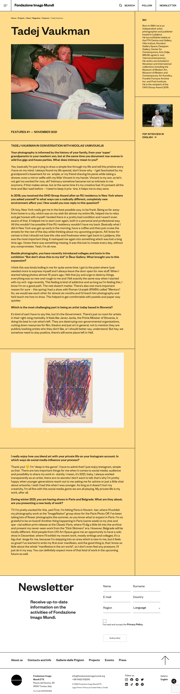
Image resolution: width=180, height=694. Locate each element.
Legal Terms (77, 688)
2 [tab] (23, 431)
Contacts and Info (39, 660)
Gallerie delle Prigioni (70, 660)
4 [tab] (35, 431)
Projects (21, 18)
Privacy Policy (135, 625)
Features (45, 18)
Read (28, 18)
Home (13, 18)
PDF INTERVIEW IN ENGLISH (153, 136)
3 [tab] (29, 431)
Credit (105, 688)
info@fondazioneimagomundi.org (88, 676)
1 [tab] (17, 431)
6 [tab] (48, 431)
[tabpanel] (67, 390)
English (164, 680)
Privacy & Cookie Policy (92, 688)
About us (17, 660)
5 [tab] (41, 431)
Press (122, 660)
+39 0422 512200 (81, 680)
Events (109, 660)
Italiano (164, 676)
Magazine (36, 18)
